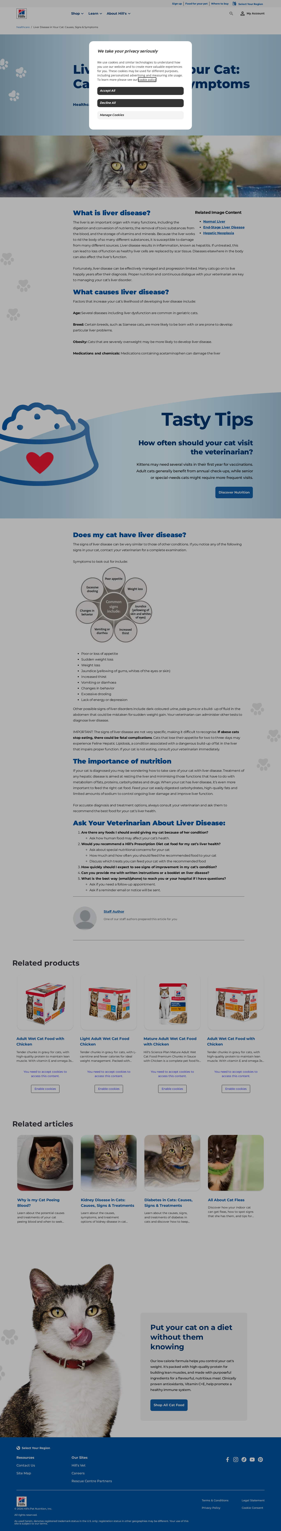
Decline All (107, 103)
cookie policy (147, 80)
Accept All (107, 90)
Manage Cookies (112, 115)
